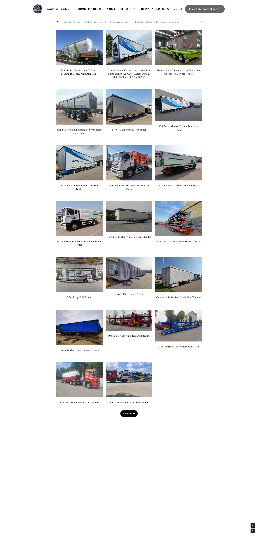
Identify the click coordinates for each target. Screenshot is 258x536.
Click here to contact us (205, 9)
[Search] (181, 9)
